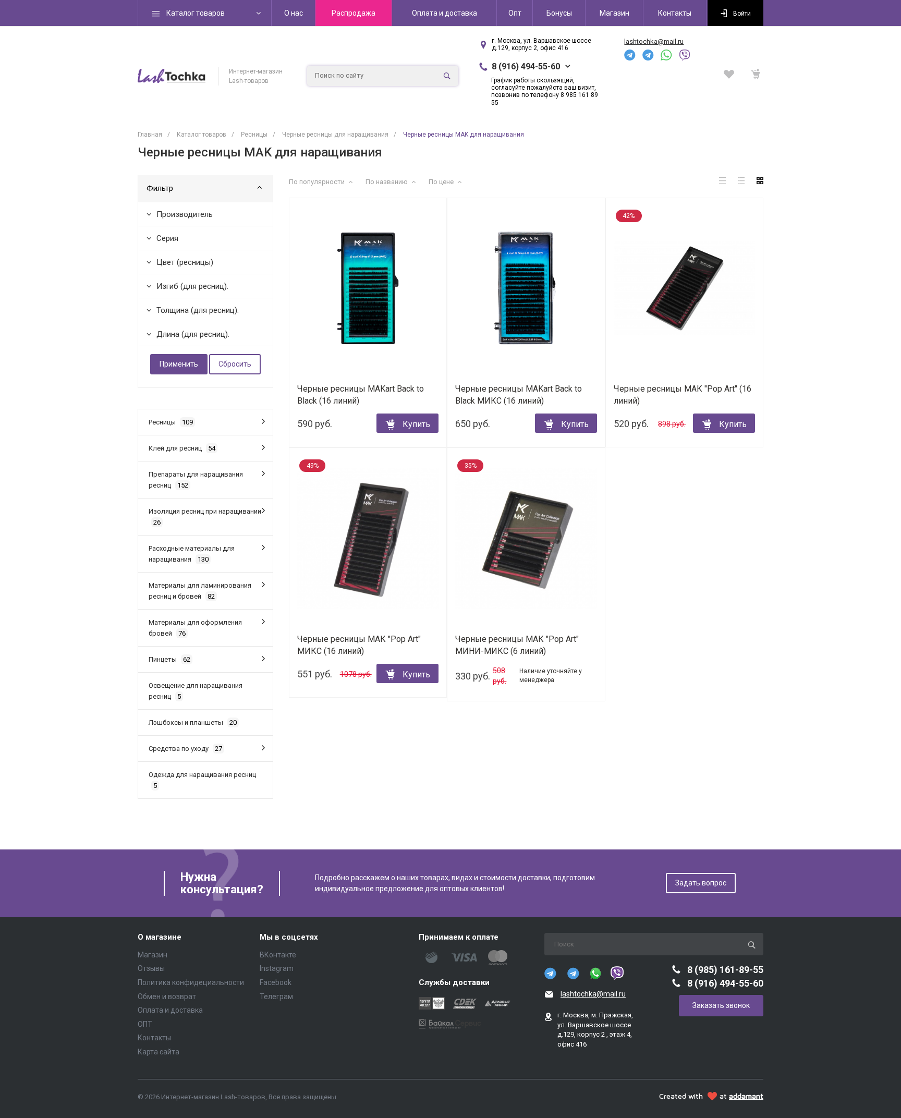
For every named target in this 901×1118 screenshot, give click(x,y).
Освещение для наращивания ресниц (195, 691)
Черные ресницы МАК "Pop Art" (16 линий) (682, 395)
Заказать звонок (721, 1005)
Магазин (152, 955)
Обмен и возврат (167, 996)
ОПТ (145, 1024)
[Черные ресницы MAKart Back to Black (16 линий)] (368, 288)
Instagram (277, 968)
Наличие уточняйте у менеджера (550, 675)
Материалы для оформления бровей (195, 627)
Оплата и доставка (170, 1010)
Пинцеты (169, 659)
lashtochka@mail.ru (654, 41)
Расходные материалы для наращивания (192, 553)
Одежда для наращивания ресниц (202, 780)
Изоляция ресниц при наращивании (205, 516)
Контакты (154, 1038)
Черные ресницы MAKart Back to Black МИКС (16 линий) (518, 395)
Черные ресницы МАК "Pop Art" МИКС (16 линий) (359, 645)
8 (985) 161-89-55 (725, 969)
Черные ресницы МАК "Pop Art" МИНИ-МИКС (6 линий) (517, 645)
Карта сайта (158, 1052)
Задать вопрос (700, 883)
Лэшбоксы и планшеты (193, 722)
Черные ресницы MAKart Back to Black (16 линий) (360, 395)
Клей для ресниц (182, 448)
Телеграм (276, 996)
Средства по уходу (185, 748)
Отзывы (151, 968)
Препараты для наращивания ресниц (196, 479)
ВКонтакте (278, 955)
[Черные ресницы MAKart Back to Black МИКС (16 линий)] (525, 288)
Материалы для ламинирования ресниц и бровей (200, 590)
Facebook (275, 982)
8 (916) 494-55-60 (526, 66)
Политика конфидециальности (191, 982)
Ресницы (171, 422)
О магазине (159, 937)
